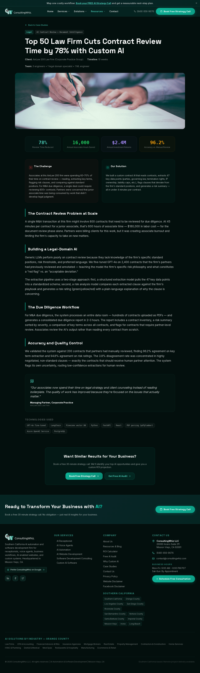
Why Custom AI (111, 561)
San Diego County (135, 604)
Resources (97, 11)
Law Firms (9, 644)
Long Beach (134, 624)
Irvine (123, 624)
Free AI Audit (109, 556)
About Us (107, 541)
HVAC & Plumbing (13, 648)
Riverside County (112, 609)
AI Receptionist (64, 541)
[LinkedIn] (8, 578)
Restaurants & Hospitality (66, 648)
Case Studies (110, 566)
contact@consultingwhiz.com (171, 558)
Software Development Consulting (74, 558)
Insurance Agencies (72, 644)
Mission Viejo (111, 624)
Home (50, 11)
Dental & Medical (32, 648)
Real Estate (109, 644)
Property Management (127, 644)
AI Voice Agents (65, 545)
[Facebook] (15, 578)
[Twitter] (23, 578)
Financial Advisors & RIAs (48, 644)
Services (62, 11)
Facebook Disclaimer (114, 586)
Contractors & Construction (153, 644)
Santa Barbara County (114, 619)
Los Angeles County (114, 604)
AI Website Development (69, 554)
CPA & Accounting (25, 644)
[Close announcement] (196, 3)
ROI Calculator (110, 551)
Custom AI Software (67, 562)
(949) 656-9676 (145, 11)
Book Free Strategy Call (177, 11)
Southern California (113, 599)
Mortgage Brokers (92, 644)
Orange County (133, 599)
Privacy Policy (110, 576)
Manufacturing (87, 648)
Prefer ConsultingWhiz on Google (25, 569)
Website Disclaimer (113, 581)
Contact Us (108, 571)
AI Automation (64, 549)
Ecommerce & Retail (107, 648)
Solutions (79, 11)
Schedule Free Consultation (175, 578)
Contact (113, 11)
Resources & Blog (112, 546)
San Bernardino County (115, 614)
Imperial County (135, 619)
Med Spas (47, 648)
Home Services (176, 644)
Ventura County (136, 614)
